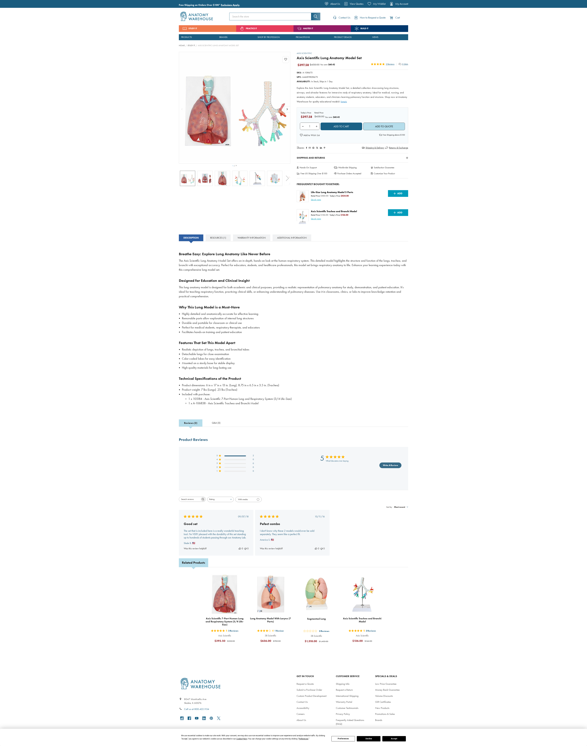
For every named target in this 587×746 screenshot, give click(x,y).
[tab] (191, 237)
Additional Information (292, 237)
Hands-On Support (308, 167)
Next (287, 178)
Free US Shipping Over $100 (314, 173)
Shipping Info (342, 683)
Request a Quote (305, 683)
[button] (310, 135)
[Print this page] (313, 148)
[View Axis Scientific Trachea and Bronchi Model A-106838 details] (362, 594)
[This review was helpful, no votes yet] (240, 548)
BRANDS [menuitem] (223, 37)
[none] (234, 107)
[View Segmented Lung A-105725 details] (316, 594)
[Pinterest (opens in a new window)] (324, 148)
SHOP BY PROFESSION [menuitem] (269, 37)
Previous (182, 178)
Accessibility (303, 707)
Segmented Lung (316, 618)
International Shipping (347, 695)
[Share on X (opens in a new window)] (317, 148)
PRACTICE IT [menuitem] (251, 28)
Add (399, 193)
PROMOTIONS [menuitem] (303, 37)
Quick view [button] (316, 199)
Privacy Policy (343, 713)
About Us (301, 720)
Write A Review (390, 465)
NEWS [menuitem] (375, 37)
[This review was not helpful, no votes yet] (245, 548)
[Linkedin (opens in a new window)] (321, 148)
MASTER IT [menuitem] (308, 28)
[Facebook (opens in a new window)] (189, 718)
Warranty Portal (344, 701)
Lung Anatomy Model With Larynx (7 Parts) (270, 620)
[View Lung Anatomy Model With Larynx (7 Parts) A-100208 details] (270, 594)
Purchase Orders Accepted (349, 173)
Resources (218, 237)
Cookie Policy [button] (241, 739)
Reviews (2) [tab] (190, 423)
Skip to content (9, 4)
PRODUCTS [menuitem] (186, 37)
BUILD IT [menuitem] (364, 28)
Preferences (343, 739)
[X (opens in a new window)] (219, 718)
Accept (394, 739)
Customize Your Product (384, 173)
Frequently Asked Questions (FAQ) (350, 722)
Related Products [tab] (193, 562)
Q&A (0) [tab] (216, 422)
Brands (378, 720)
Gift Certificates (383, 701)
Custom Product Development (312, 695)
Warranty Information (252, 237)
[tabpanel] (293, 327)
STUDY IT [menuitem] (192, 28)
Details (344, 101)
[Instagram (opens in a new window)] (182, 718)
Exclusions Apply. (230, 5)
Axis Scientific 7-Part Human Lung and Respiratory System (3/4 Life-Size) (225, 621)
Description (191, 237)
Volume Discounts (384, 695)
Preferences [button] (303, 739)
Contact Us (302, 701)
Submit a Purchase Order (309, 689)
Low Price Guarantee (385, 683)
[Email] (310, 148)
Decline (368, 739)
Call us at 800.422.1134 (196, 709)
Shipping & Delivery (374, 147)
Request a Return (344, 689)
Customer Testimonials (347, 707)
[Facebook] (306, 148)
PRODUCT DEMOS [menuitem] (343, 37)
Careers (301, 713)
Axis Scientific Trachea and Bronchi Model (362, 620)
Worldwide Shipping (347, 167)
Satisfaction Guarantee (384, 167)
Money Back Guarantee (387, 689)
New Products (382, 707)
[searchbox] (189, 499)
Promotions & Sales (385, 713)
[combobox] (220, 499)
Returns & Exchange (398, 147)
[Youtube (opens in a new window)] (197, 718)
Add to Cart (226, 648)
